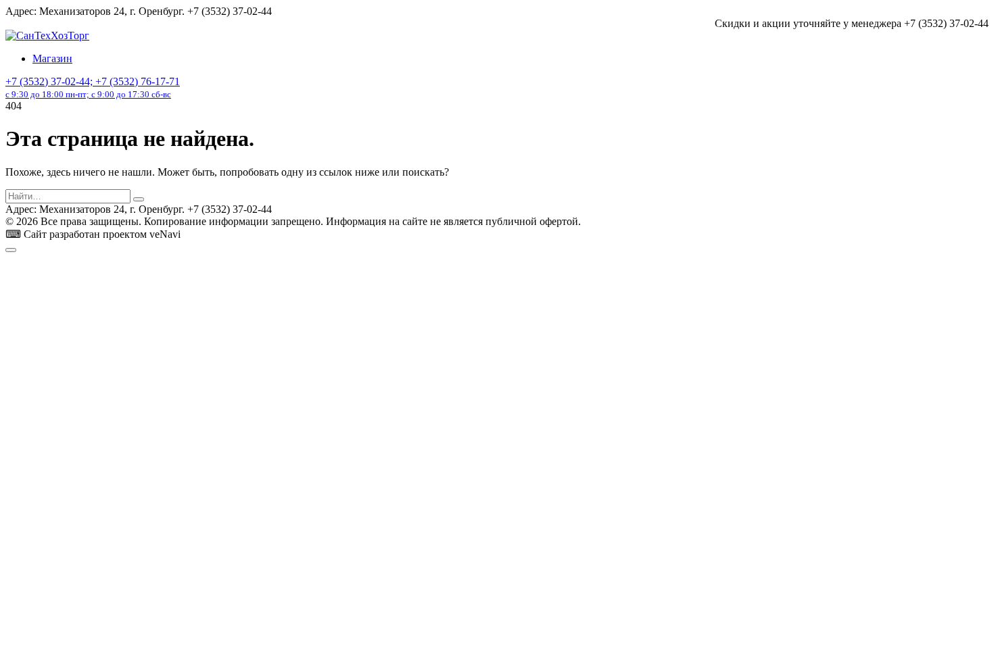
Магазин (52, 58)
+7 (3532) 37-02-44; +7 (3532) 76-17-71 (92, 87)
